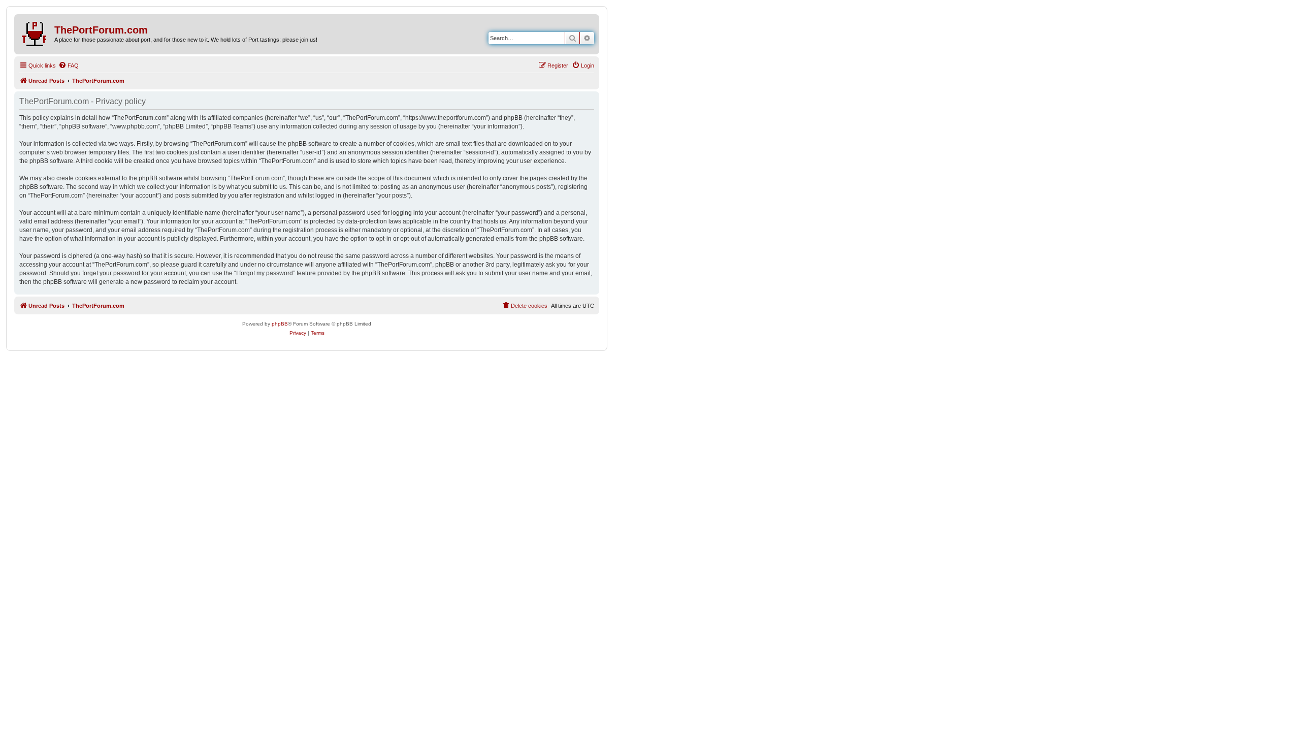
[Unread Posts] (35, 32)
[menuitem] (68, 65)
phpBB (280, 324)
